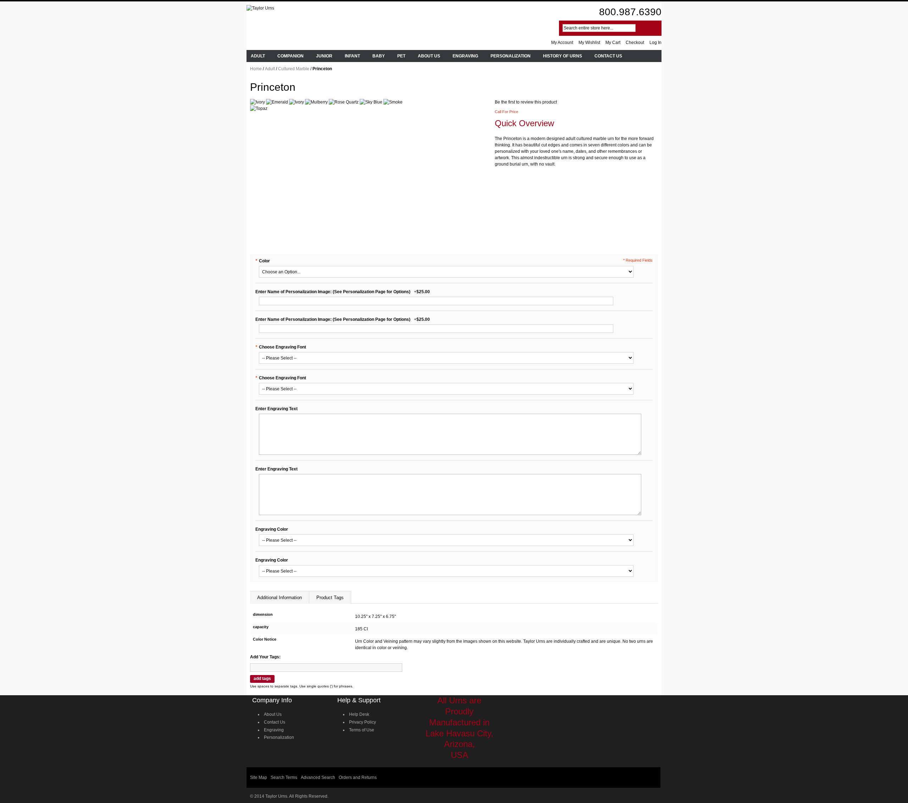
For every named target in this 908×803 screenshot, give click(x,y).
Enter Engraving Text (276, 408)
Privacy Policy (362, 722)
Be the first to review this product (526, 102)
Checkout (635, 42)
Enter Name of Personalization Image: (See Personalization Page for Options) (332, 291)
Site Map (258, 777)
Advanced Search (318, 777)
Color (262, 260)
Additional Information (279, 597)
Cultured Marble (293, 68)
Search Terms (284, 777)
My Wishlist (589, 42)
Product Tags (330, 597)
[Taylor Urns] (260, 8)
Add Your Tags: (265, 656)
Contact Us (274, 722)
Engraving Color (271, 529)
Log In (655, 42)
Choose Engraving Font (280, 347)
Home (256, 68)
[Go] (647, 28)
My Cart (612, 42)
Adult (270, 68)
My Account (562, 42)
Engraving (274, 729)
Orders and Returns (358, 777)
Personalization (279, 737)
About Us (273, 714)
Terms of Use (361, 729)
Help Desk (359, 714)
